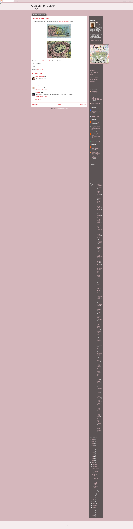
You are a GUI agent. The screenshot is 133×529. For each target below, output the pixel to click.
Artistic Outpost (99, 197)
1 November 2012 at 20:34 (41, 83)
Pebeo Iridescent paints (99, 360)
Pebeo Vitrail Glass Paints (98, 370)
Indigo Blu (99, 301)
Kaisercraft (99, 319)
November (95, 466)
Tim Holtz (99, 423)
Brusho (98, 215)
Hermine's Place (95, 116)
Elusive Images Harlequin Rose (99, 286)
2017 (93, 453)
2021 (93, 445)
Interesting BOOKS (95, 92)
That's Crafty (98, 397)
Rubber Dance (98, 382)
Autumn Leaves (98, 207)
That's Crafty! (98, 401)
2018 (93, 451)
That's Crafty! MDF (98, 415)
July (94, 495)
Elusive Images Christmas (99, 280)
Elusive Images (98, 276)
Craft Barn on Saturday (45, 60)
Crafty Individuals (94, 77)
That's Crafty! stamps (98, 420)
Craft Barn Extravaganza (99, 242)
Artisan (98, 194)
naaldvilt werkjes (95, 117)
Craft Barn (99, 237)
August (94, 494)
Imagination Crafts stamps (99, 297)
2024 (93, 439)
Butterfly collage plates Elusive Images (99, 220)
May (94, 499)
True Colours (95, 152)
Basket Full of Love (95, 148)
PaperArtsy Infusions (99, 349)
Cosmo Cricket (98, 235)
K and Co (99, 312)
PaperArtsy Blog (95, 134)
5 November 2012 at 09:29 (41, 96)
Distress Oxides (99, 272)
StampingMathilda (96, 141)
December (95, 464)
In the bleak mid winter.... (95, 475)
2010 (93, 512)
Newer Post (35, 104)
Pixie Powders (99, 375)
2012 (93, 462)
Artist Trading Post (94, 72)
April (94, 501)
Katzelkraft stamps (99, 323)
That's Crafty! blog (99, 404)
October (95, 490)
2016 (93, 455)
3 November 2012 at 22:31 (41, 89)
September (95, 491)
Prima (98, 379)
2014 (93, 458)
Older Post (83, 104)
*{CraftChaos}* (95, 91)
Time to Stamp (98, 428)
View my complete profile (95, 40)
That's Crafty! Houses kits (98, 410)
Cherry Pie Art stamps (99, 230)
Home (59, 104)
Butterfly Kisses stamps (99, 226)
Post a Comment (37, 99)
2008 (93, 515)
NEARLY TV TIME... (96, 106)
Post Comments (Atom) (62, 108)
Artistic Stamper (99, 202)
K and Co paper (99, 317)
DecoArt (99, 264)
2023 (93, 441)
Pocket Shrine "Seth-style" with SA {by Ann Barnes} (96, 136)
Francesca (37, 92)
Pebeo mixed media (98, 365)
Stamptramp (94, 147)
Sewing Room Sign (95, 487)
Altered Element (99, 185)
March (94, 503)
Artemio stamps (98, 192)
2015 (93, 456)
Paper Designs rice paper (99, 340)
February (95, 505)
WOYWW (99, 430)
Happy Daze (98, 293)
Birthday (99, 209)
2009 (93, 514)
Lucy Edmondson (39, 76)
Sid (36, 86)
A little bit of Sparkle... (95, 479)
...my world (94, 97)
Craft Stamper (93, 74)
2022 (93, 443)
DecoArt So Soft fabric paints (99, 268)
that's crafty (92, 84)
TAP (98, 394)
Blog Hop (99, 212)
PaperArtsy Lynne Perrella (99, 355)
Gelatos (98, 290)
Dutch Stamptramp (96, 110)
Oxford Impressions (99, 336)
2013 (93, 460)
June (94, 497)
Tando (98, 392)
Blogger (74, 526)
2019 (93, 449)
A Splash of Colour (43, 5)
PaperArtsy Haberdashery (63, 21)
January (95, 507)
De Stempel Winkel (94, 79)
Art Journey (92, 70)
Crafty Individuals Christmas (99, 256)
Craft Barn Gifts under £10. (95, 471)
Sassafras (99, 385)
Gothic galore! (95, 468)
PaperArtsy (92, 81)
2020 (93, 447)
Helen (98, 22)
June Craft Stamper (99, 308)
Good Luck (94, 143)
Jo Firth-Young (95, 122)
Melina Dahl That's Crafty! (99, 328)
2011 (93, 510)
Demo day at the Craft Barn (95, 483)
